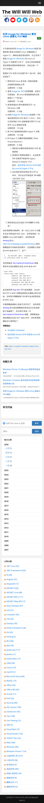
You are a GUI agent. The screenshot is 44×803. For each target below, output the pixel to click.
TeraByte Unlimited (16, 330)
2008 (6, 545)
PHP (10, 698)
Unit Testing (13, 720)
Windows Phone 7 (16, 751)
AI (9, 575)
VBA (9, 725)
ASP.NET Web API (15, 601)
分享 (39, 38)
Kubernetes (13, 658)
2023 (6, 479)
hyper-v (11, 346)
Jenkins (10, 654)
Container (12, 614)
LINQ (10, 663)
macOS (10, 672)
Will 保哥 (24, 797)
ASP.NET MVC (14, 597)
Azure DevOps (14, 606)
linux (9, 349)
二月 (7, 461)
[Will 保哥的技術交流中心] (7, 19)
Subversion (13, 711)
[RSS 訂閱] (37, 19)
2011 (6, 532)
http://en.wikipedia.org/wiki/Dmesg (18, 244)
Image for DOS (18, 91)
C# (10, 610)
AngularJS (12, 583)
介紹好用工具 (14, 755)
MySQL (11, 680)
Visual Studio (14, 733)
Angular (11, 579)
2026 (8, 455)
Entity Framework (16, 628)
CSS (9, 619)
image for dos (33, 346)
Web (10, 742)
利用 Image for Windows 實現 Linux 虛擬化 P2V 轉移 (19, 35)
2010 (6, 536)
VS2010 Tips (13, 738)
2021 (6, 488)
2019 (6, 497)
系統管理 (23, 41)
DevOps (11, 623)
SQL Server (13, 707)
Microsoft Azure (15, 676)
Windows (12, 747)
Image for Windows (25, 48)
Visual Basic (12, 729)
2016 (6, 510)
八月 (7, 448)
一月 (7, 465)
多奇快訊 (11, 764)
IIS (9, 641)
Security (11, 702)
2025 (6, 470)
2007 (6, 550)
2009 (6, 541)
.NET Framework (16, 570)
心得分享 (12, 760)
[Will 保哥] (13, 19)
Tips (10, 716)
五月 (7, 452)
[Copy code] (39, 255)
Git (9, 632)
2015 (6, 514)
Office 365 (12, 689)
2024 (6, 474)
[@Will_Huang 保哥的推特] (19, 19)
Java (10, 645)
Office (10, 685)
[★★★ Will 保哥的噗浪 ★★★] (31, 19)
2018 (6, 501)
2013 (6, 523)
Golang (11, 636)
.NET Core (12, 566)
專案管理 (11, 778)
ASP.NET (12, 588)
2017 (6, 505)
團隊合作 (12, 782)
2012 (6, 527)
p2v (6, 349)
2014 (6, 519)
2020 (6, 492)
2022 (6, 483)
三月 (7, 457)
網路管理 (12, 786)
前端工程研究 (13, 773)
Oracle (11, 694)
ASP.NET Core (14, 592)
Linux (29, 41)
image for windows (21, 346)
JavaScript (13, 650)
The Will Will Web (22, 12)
